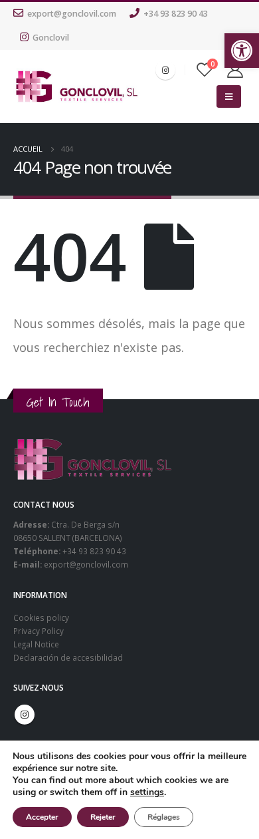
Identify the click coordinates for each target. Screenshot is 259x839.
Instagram (25, 715)
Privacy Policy (38, 630)
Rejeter (103, 817)
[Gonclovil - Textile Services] (76, 86)
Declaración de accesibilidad (68, 657)
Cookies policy (41, 617)
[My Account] (235, 70)
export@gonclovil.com (71, 13)
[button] (241, 50)
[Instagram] (165, 70)
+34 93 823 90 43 (175, 13)
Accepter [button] (42, 817)
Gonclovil (51, 37)
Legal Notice (36, 644)
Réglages (163, 817)
